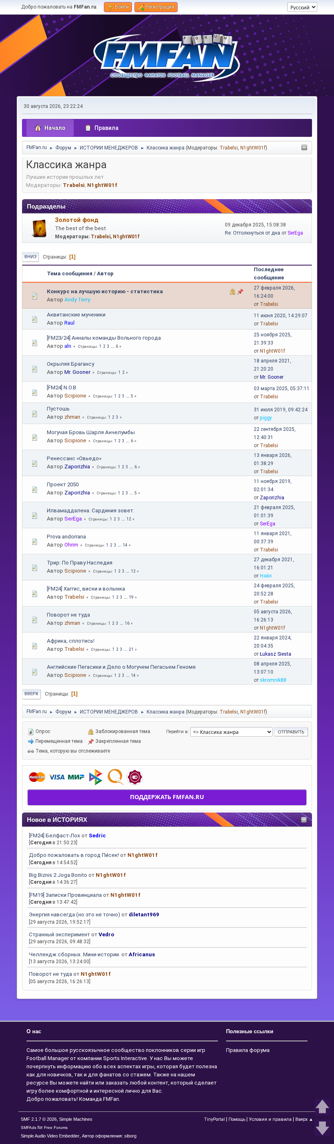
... (113, 346)
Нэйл (266, 576)
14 (125, 545)
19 (131, 597)
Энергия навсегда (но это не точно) (74, 914)
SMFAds (28, 1127)
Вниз (30, 256)
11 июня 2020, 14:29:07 (281, 315)
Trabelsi (229, 148)
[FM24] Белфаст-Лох (54, 835)
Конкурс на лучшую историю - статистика (105, 291)
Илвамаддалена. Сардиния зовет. (90, 510)
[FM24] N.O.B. (62, 387)
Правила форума (248, 1050)
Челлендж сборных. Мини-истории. (74, 954)
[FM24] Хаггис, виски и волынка (86, 589)
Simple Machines (75, 1119)
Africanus (142, 954)
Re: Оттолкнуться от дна (252, 233)
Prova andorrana (66, 537)
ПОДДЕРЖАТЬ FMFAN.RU (167, 797)
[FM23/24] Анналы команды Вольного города (104, 338)
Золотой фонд (77, 220)
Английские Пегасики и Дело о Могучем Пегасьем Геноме (121, 667)
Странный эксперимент (59, 934)
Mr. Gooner (77, 372)
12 (128, 519)
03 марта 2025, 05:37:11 (282, 388)
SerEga (295, 233)
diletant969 (144, 914)
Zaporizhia (77, 466)
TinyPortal (214, 1119)
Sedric (97, 835)
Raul (69, 323)
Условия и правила (270, 1119)
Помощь (237, 1119)
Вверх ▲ (304, 1119)
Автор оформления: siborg (109, 1135)
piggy (266, 418)
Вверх (31, 693)
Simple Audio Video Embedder (50, 1135)
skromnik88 (273, 680)
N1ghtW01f (253, 148)
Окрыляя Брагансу (70, 364)
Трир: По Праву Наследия (79, 563)
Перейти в (177, 731)
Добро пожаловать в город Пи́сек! (74, 855)
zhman (72, 417)
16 (127, 623)
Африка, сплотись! (70, 641)
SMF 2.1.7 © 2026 (39, 1119)
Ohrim (71, 545)
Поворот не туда (50, 974)
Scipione (75, 396)
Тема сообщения (69, 273)
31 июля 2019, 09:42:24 (281, 410)
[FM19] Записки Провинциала (65, 895)
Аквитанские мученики (76, 315)
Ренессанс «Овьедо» (74, 458)
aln (67, 346)
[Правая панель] (304, 148)
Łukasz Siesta (275, 654)
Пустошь (58, 409)
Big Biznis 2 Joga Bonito (58, 875)
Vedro (106, 934)
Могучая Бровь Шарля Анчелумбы (91, 432)
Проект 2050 (63, 484)
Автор (105, 273)
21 (131, 649)
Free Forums (56, 1127)
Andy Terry (77, 299)
